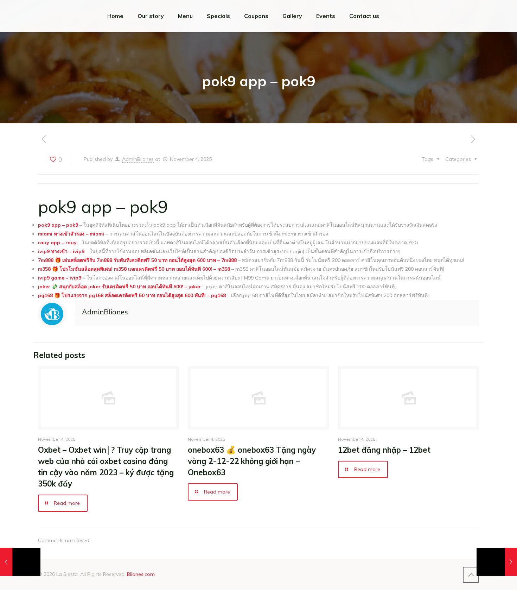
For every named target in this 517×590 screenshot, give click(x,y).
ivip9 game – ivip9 (59, 278)
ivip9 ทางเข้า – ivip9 (61, 251)
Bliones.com (141, 574)
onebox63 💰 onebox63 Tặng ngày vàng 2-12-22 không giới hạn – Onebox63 (252, 461)
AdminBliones (138, 159)
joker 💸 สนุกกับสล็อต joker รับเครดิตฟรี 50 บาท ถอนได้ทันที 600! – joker (119, 286)
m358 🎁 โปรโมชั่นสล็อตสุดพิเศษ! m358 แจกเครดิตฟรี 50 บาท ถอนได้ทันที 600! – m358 (134, 269)
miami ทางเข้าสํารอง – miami (71, 234)
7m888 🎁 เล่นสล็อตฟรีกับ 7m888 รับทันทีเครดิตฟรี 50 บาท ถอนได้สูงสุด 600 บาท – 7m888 (137, 260)
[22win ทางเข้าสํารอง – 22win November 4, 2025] (20, 562)
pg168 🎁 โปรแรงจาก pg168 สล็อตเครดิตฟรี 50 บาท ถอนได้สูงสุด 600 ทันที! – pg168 (132, 295)
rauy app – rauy (57, 242)
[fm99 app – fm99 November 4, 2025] (497, 562)
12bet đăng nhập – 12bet (384, 450)
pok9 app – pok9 (58, 225)
